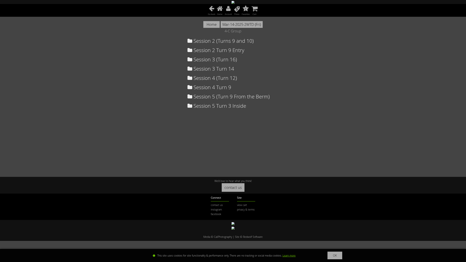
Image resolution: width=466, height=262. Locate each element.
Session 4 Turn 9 (211, 87)
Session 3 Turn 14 (213, 68)
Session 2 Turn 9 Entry (218, 50)
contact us (233, 187)
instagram (216, 209)
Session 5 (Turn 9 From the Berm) (231, 96)
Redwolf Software (253, 237)
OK (335, 255)
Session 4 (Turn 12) (214, 78)
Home (212, 24)
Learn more (289, 255)
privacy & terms (246, 209)
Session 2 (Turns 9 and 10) (223, 40)
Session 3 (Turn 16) (214, 59)
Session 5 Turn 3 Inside (219, 105)
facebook (216, 214)
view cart (242, 205)
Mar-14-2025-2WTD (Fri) (241, 24)
